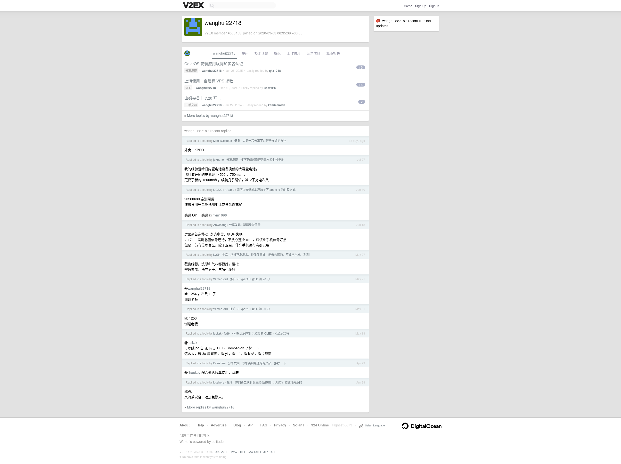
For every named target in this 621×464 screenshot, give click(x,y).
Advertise (219, 425)
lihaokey (194, 372)
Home (408, 5)
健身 (237, 140)
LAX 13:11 (254, 451)
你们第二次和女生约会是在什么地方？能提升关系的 (268, 382)
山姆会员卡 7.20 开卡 (202, 98)
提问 (245, 53)
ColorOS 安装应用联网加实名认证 (213, 63)
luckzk (217, 333)
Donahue (219, 363)
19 (361, 67)
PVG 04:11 (238, 451)
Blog (237, 425)
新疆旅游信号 (252, 225)
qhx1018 (275, 70)
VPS (188, 88)
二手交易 (191, 105)
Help (200, 425)
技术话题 (261, 53)
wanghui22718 (224, 53)
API (250, 425)
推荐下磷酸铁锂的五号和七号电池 (262, 159)
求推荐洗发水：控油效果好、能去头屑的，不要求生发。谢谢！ (271, 254)
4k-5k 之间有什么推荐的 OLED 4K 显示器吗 (260, 333)
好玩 (277, 53)
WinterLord (220, 279)
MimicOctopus (222, 140)
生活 (225, 254)
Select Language (374, 425)
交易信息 (313, 53)
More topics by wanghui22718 (210, 115)
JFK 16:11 (270, 451)
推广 (233, 279)
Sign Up (420, 5)
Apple (230, 189)
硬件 (227, 333)
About (185, 425)
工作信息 (294, 53)
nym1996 (219, 215)
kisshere (218, 382)
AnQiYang (220, 225)
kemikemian (276, 105)
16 (361, 85)
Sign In (434, 5)
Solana (298, 425)
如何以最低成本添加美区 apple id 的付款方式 (266, 189)
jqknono (218, 159)
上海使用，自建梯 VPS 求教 (208, 81)
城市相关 (333, 53)
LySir (216, 254)
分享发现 (191, 70)
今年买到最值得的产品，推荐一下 (264, 363)
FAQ (263, 425)
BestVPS (270, 88)
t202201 (218, 189)
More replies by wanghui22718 (210, 407)
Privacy (280, 425)
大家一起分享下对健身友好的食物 (264, 140)
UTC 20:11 (222, 451)
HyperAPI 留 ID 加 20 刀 (254, 279)
